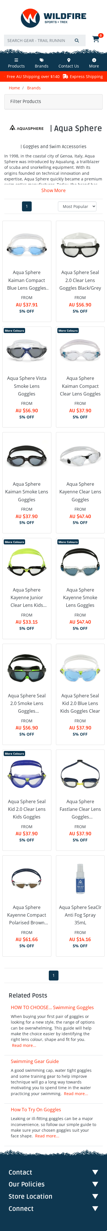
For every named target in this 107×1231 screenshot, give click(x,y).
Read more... (24, 1045)
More (94, 66)
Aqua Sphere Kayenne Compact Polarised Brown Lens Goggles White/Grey (26, 915)
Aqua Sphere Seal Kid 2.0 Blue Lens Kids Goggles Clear (80, 703)
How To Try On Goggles (36, 1109)
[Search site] (77, 40)
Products (16, 66)
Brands (42, 66)
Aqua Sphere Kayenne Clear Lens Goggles (80, 491)
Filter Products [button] (25, 101)
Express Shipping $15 (70, 76)
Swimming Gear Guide (35, 1061)
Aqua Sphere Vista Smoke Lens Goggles (27, 386)
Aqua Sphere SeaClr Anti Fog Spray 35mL (80, 915)
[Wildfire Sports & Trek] (53, 18)
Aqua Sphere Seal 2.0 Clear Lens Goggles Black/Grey (80, 280)
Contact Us (68, 66)
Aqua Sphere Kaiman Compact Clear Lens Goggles (80, 386)
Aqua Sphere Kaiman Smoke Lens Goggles (26, 491)
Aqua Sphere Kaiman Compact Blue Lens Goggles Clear (26, 280)
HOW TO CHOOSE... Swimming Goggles (52, 1007)
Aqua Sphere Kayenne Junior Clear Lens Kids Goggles (27, 598)
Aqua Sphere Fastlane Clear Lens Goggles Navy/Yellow (80, 809)
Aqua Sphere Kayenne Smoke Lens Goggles (80, 597)
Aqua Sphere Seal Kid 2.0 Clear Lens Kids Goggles (27, 809)
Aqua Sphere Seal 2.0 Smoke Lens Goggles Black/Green (27, 704)
